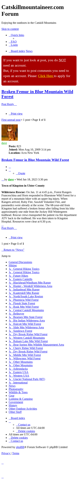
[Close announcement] (74, 58)
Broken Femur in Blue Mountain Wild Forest (35, 160)
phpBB (20, 447)
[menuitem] (13, 41)
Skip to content (10, 28)
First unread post (10, 119)
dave (4, 143)
